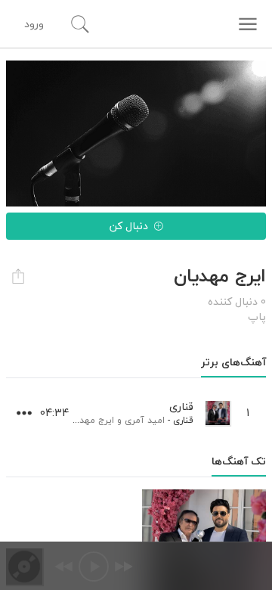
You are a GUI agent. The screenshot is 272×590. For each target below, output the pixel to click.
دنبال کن (129, 225)
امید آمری (145, 420)
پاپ (257, 316)
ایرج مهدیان (90, 420)
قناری (183, 420)
